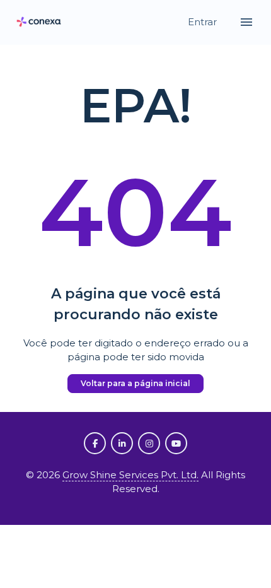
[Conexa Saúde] (39, 22)
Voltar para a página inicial (135, 383)
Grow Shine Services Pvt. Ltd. (130, 475)
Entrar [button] (203, 22)
